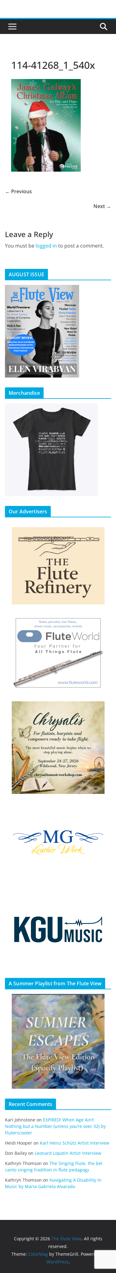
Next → (102, 206)
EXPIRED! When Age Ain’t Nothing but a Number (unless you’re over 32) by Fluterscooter (55, 1126)
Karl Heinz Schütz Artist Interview (74, 1143)
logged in (46, 245)
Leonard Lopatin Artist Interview (68, 1153)
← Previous (18, 191)
